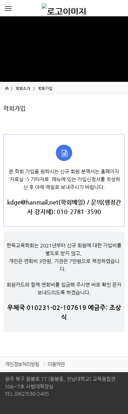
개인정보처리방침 (22, 364)
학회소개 (23, 88)
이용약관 (56, 364)
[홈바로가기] (64, 8)
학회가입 (45, 88)
